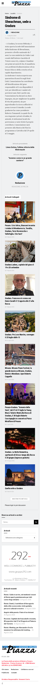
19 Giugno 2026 (10, 460)
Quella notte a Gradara (14, 488)
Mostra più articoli (20, 499)
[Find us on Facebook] (2, 683)
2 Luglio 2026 (9, 424)
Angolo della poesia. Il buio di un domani (19, 612)
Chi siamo (5, 669)
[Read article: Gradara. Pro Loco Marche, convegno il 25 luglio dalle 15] (20, 321)
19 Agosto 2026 (10, 270)
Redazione (15, 32)
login (11, 505)
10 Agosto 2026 (10, 307)
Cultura (9, 260)
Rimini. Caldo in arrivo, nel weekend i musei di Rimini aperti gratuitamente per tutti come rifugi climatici (20, 597)
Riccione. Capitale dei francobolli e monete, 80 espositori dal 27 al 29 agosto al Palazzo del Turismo (20, 621)
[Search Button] (36, 522)
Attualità (10, 220)
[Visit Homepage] (21, 3)
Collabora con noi (27, 669)
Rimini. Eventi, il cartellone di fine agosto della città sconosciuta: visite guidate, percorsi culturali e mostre (19, 606)
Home (7, 13)
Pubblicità (5, 672)
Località (12, 13)
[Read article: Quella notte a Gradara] (20, 475)
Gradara (19, 13)
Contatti (14, 672)
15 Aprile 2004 (11, 35)
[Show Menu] (3, 3)
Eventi (9, 293)
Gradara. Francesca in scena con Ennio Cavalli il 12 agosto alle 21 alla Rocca (19, 301)
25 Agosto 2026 (10, 237)
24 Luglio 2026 (10, 340)
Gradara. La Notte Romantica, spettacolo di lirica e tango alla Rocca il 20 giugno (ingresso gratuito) (20, 455)
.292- (8, 656)
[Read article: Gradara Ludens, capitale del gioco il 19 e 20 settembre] (20, 251)
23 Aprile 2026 (10, 491)
